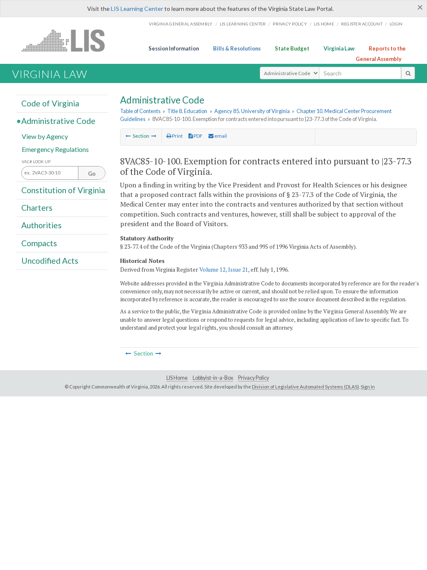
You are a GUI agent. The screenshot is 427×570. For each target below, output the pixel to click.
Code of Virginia (50, 103)
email (220, 136)
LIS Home (177, 378)
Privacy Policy (290, 23)
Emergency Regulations (55, 149)
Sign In (368, 386)
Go (91, 173)
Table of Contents (140, 111)
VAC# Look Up (36, 161)
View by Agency (45, 136)
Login (395, 23)
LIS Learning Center (137, 8)
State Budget (292, 48)
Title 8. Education (187, 111)
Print (177, 136)
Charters (37, 207)
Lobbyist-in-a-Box (213, 378)
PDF (198, 136)
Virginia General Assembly (180, 23)
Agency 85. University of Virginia (252, 111)
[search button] (408, 73)
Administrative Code (58, 121)
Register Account (361, 23)
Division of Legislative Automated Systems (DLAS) (305, 386)
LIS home (324, 23)
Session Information (173, 48)
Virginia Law (339, 48)
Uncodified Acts (49, 260)
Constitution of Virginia (63, 190)
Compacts (39, 242)
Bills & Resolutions (237, 48)
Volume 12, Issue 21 (223, 269)
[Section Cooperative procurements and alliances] (128, 136)
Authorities (41, 225)
